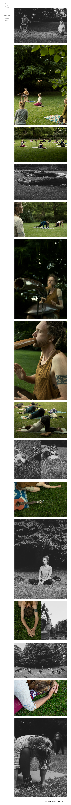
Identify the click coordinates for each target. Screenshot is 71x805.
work (7, 12)
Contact (6, 20)
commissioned (7, 15)
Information (7, 18)
